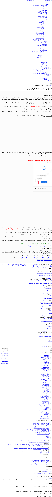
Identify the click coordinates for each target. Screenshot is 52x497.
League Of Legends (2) (44, 357)
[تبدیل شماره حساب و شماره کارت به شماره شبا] (33, 440)
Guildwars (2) (46, 356)
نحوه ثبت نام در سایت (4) (44, 410)
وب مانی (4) (46, 414)
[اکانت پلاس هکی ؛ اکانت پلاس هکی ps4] (31, 448)
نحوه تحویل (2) (46, 409)
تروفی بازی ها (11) (45, 386)
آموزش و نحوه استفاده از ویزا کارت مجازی (40, 424)
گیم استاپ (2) (46, 399)
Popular (47, 436)
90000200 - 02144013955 (47, 471)
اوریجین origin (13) (45, 375)
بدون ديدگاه (45, 285)
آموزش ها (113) (46, 359)
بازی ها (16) (47, 378)
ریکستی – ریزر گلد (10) (44, 391)
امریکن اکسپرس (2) (45, 374)
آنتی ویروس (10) (46, 361)
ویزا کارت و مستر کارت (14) (43, 416)
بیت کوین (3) (46, 381)
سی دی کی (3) (46, 392)
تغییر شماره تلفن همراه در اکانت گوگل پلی (40, 428)
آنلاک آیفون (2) (46, 362)
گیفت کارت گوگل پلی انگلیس (23, 257)
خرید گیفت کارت (4, 353)
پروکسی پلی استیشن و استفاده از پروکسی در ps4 (39, 445)
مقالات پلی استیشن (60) (44, 405)
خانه (51, 85)
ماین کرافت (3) (46, 402)
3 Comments (48, 278)
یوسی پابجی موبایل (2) (44, 418)
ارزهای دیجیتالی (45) (45, 368)
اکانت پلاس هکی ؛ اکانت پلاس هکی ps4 (41, 449)
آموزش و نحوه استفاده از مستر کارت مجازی (40, 426)
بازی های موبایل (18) (45, 379)
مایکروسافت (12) (45, 401)
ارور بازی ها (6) (46, 369)
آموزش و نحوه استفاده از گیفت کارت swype (40, 423)
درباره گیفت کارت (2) (44, 388)
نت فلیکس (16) (46, 408)
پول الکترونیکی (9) (45, 385)
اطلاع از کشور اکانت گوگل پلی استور (30, 264)
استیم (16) (47, 371)
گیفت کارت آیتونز (4, 363)
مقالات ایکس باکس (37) (44, 404)
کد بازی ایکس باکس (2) (44, 396)
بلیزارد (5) (47, 380)
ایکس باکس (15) (46, 376)
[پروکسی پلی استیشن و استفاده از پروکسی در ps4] (28, 444)
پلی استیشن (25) (46, 384)
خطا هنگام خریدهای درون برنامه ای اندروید (40, 430)
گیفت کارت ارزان (4, 358)
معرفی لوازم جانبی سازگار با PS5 (42, 432)
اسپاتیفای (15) (46, 370)
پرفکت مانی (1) (46, 382)
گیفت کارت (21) (46, 398)
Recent (48, 437)
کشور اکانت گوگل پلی (24, 265)
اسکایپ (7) (47, 373)
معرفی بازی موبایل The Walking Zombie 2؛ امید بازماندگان (37, 429)
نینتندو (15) (47, 413)
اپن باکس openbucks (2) (44, 365)
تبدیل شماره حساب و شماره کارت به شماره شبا (39, 442)
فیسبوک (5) (47, 393)
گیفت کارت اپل (5, 361)
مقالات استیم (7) (45, 403)
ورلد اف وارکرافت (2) (44, 415)
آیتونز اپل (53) (46, 363)
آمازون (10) (47, 358)
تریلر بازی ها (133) (45, 387)
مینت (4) (47, 407)
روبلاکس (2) (46, 390)
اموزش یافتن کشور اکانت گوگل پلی (15, 264)
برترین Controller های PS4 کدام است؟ (41, 431)
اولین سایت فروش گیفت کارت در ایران (41, 473)
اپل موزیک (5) (46, 364)
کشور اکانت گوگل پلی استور (13, 265)
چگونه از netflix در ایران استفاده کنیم (41, 452)
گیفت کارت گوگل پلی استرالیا (36, 257)
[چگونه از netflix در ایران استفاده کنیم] (34, 451)
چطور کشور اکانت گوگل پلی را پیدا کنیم (38, 265)
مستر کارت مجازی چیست (43, 425)
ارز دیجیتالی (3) (46, 367)
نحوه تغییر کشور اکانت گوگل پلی (38, 266)
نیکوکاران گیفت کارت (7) (44, 411)
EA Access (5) (46, 355)
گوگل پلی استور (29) (45, 397)
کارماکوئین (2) (46, 394)
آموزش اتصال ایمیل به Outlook (43, 434)
